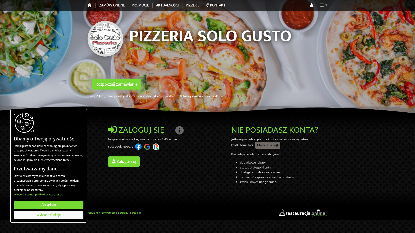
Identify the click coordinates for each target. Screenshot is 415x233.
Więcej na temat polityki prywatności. (38, 194)
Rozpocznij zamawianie (117, 84)
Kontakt (217, 5)
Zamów (112, 5)
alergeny (122, 213)
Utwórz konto (266, 145)
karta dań (136, 213)
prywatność (108, 213)
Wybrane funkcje (49, 215)
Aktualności (167, 5)
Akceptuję (49, 205)
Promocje (140, 5)
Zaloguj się (126, 161)
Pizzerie (192, 5)
